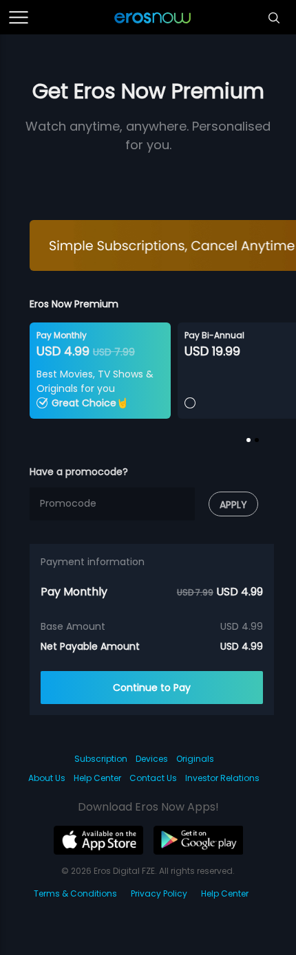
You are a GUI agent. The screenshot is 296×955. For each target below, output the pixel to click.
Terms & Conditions (75, 893)
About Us (46, 778)
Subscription (100, 759)
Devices (152, 759)
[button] (248, 440)
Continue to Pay (152, 687)
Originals (195, 759)
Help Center (97, 778)
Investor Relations (222, 778)
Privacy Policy (159, 893)
